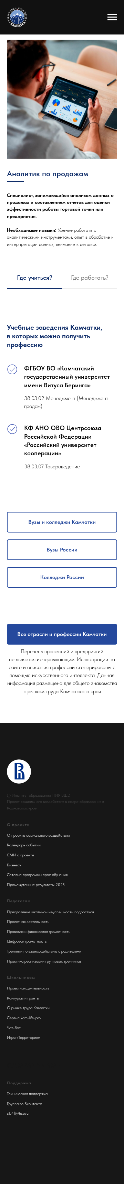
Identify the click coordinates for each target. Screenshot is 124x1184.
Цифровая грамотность (26, 941)
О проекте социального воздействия (38, 835)
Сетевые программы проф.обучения (37, 874)
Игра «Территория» (23, 1037)
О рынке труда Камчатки (28, 1007)
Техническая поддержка (27, 1093)
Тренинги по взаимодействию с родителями (44, 951)
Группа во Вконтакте (24, 1103)
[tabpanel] (62, 391)
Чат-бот (14, 1027)
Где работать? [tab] (89, 277)
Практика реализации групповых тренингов (44, 961)
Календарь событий (24, 845)
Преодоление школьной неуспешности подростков (50, 911)
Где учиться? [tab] (34, 277)
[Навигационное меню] (112, 17)
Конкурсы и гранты (23, 998)
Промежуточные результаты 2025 (36, 884)
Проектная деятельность (28, 921)
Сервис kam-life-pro (24, 1017)
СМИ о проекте (20, 855)
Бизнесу (14, 865)
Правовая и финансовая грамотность (38, 931)
